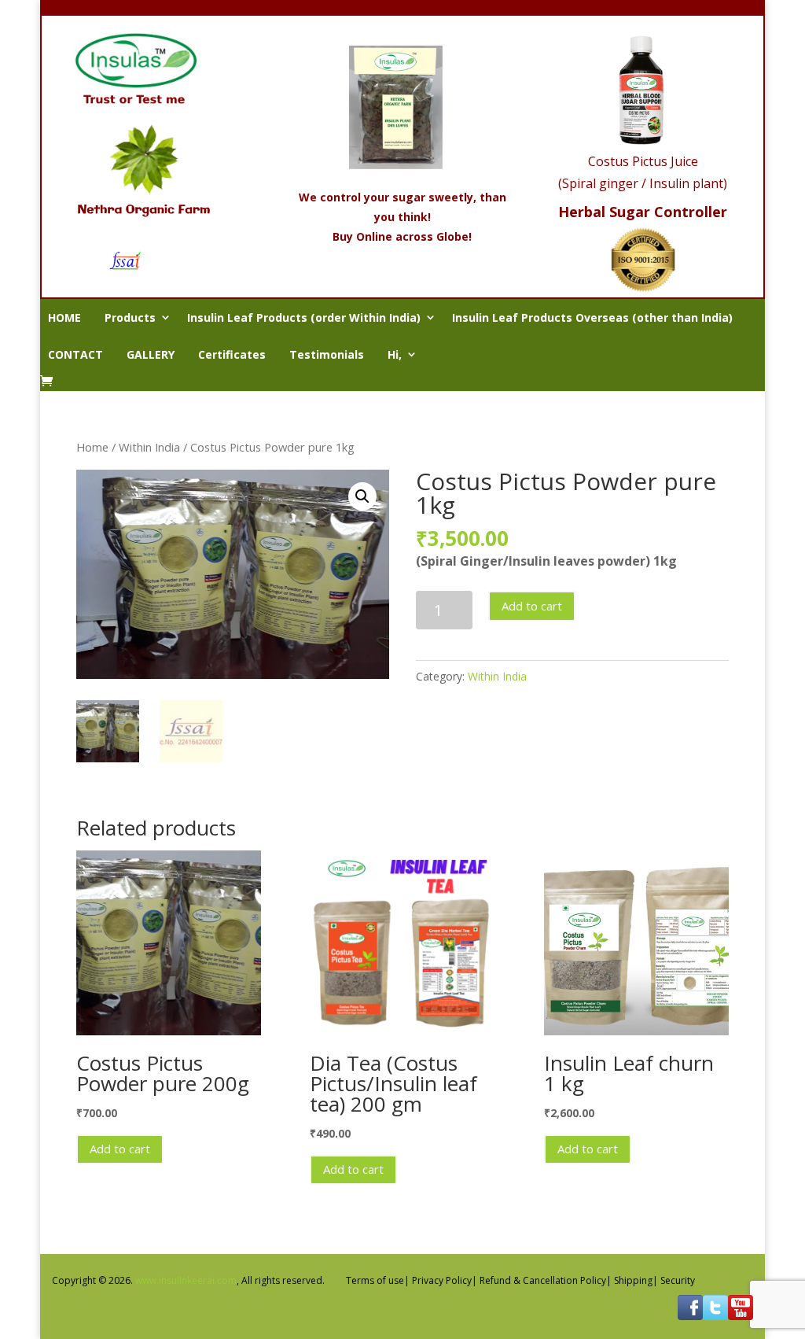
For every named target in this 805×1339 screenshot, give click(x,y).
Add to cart (532, 606)
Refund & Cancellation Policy (543, 1280)
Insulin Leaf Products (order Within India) (304, 317)
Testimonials (326, 354)
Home (92, 447)
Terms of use (375, 1280)
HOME (64, 317)
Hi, (395, 354)
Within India (149, 447)
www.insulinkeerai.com (186, 1280)
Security (677, 1280)
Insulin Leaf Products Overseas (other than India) (592, 317)
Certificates (232, 354)
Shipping (633, 1280)
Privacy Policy (442, 1280)
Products (130, 317)
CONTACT (75, 354)
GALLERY (151, 354)
